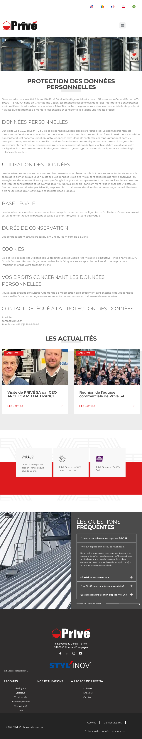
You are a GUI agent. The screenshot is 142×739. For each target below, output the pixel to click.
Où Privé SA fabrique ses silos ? (95, 577)
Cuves (20, 710)
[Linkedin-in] (67, 653)
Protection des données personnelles (104, 731)
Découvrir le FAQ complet (89, 604)
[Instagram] (73, 653)
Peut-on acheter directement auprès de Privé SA (103, 538)
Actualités (12, 353)
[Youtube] (80, 653)
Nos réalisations (50, 681)
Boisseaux (20, 692)
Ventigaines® (20, 706)
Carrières (87, 697)
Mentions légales (113, 722)
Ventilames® (20, 697)
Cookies (91, 722)
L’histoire (87, 688)
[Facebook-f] (60, 653)
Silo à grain (20, 688)
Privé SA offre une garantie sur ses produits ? (102, 586)
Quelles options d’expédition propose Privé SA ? (103, 594)
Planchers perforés (20, 701)
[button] (122, 25)
